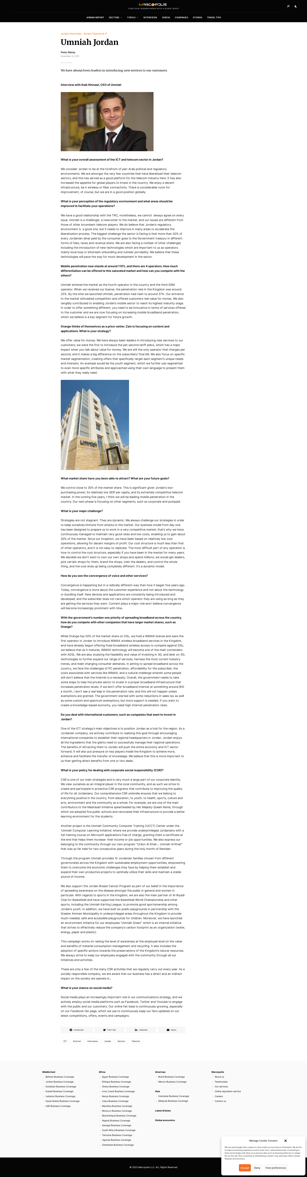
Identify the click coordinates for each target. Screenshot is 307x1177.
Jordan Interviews (71, 33)
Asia (157, 1091)
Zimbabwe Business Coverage (118, 1144)
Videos (166, 17)
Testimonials (221, 1081)
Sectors (114, 17)
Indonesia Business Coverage (173, 1096)
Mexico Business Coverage (172, 1081)
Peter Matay (68, 52)
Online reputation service (228, 1091)
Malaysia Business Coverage (173, 1100)
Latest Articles (163, 1110)
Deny (257, 1167)
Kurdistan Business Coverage (61, 1086)
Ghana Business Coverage (115, 1086)
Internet (77, 1041)
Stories (197, 17)
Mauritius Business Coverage (117, 1106)
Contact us (220, 1101)
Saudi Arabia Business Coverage (62, 1101)
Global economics (165, 1120)
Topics (131, 17)
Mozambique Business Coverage (119, 1115)
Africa (102, 1072)
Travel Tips (214, 17)
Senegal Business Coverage (116, 1125)
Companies (181, 17)
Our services (221, 1086)
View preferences (275, 1167)
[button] (285, 1140)
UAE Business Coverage (58, 1106)
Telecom (136, 1041)
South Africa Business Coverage (118, 1130)
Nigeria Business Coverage (116, 1120)
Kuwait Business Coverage (59, 1091)
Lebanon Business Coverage (60, 1096)
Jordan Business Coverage (60, 1081)
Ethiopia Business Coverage (116, 1081)
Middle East (48, 1072)
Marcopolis (218, 1072)
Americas (160, 1072)
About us (219, 1076)
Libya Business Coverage (115, 1101)
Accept (245, 1167)
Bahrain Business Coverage (60, 1076)
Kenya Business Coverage (115, 1096)
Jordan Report (95, 17)
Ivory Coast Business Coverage (118, 1091)
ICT (65, 1041)
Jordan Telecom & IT (95, 33)
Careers (219, 1096)
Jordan (107, 1041)
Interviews (150, 17)
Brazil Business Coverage (171, 1076)
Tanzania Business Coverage (117, 1135)
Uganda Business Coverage (116, 1139)
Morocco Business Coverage (117, 1110)
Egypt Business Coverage (115, 1076)
